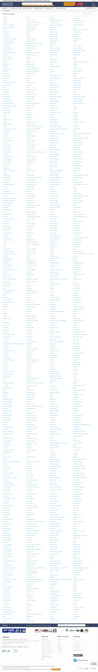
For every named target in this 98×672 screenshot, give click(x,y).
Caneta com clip (77, 154)
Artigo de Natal (53, 52)
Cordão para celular (31, 239)
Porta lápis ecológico (31, 494)
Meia (28, 410)
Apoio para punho (8, 50)
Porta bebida (53, 470)
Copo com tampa (7, 226)
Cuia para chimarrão (31, 249)
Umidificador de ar (78, 609)
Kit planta (76, 360)
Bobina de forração (54, 85)
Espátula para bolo (54, 272)
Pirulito (5, 459)
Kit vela (75, 366)
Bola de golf (6, 89)
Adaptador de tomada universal (81, 29)
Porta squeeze (7, 507)
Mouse (5, 424)
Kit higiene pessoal (54, 350)
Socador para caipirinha (55, 561)
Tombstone (76, 600)
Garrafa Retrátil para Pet (9, 302)
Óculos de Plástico (31, 29)
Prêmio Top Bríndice (77, 645)
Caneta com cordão (8, 156)
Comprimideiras (53, 216)
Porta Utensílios (53, 510)
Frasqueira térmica (8, 293)
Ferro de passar (7, 286)
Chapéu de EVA (53, 193)
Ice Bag (28, 311)
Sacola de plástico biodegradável (34, 549)
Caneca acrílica (30, 142)
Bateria (28, 75)
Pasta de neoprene (8, 440)
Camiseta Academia (54, 138)
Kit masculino (77, 355)
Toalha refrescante (31, 600)
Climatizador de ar (8, 209)
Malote (5, 394)
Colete (5, 212)
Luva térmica (53, 387)
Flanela (51, 288)
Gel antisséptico (77, 302)
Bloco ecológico (77, 82)
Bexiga (28, 78)
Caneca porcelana (8, 152)
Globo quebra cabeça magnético (34, 304)
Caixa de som (77, 126)
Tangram (29, 586)
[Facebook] (79, 668)
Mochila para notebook (32, 417)
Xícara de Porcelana (54, 621)
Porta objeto (6, 500)
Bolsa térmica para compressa (10, 105)
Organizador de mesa (55, 433)
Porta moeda (53, 498)
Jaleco (75, 313)
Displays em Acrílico (8, 258)
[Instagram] (89, 667)
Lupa (28, 387)
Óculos (5, 29)
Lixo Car (75, 383)
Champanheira (53, 191)
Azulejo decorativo (8, 57)
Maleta (75, 392)
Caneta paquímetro (78, 161)
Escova (51, 267)
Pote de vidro (7, 514)
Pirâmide (76, 457)
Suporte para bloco (54, 570)
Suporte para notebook (32, 572)
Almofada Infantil (54, 38)
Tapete (75, 586)
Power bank (76, 514)
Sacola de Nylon (30, 547)
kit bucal (75, 327)
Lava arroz (6, 378)
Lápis (28, 373)
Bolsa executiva (30, 98)
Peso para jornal (77, 450)
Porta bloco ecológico (8, 473)
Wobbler (75, 618)
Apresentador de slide (55, 50)
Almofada (76, 36)
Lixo (51, 383)
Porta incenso (7, 491)
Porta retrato (77, 503)
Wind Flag (52, 618)
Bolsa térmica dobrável (79, 103)
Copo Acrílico (53, 221)
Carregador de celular (55, 182)
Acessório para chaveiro (9, 25)
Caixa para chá (77, 128)
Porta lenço (29, 496)
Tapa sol (52, 586)
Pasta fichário (77, 440)
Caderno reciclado (54, 124)
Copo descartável (7, 228)
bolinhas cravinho (54, 92)
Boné (75, 105)
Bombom (52, 105)
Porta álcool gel (53, 468)
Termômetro (30, 591)
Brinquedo (29, 115)
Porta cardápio (30, 475)
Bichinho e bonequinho (79, 78)
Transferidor (6, 604)
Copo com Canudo (31, 223)
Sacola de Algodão (8, 544)
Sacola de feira (53, 544)
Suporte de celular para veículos (11, 567)
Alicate (28, 36)
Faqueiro (29, 283)
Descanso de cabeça (78, 251)
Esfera (5, 272)
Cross (5, 246)
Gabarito (52, 295)
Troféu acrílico (53, 607)
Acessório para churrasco (32, 25)
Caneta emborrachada (32, 159)
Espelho (75, 272)
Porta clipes (76, 480)
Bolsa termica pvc (31, 105)
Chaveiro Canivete (54, 195)
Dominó (75, 258)
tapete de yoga (7, 588)
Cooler (75, 219)
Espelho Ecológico (54, 274)
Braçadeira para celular (55, 112)
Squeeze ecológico (8, 565)
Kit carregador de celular (9, 334)
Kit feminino (53, 346)
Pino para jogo (7, 457)
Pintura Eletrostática (31, 457)
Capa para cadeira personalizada (81, 175)
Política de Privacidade (78, 650)
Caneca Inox (53, 147)
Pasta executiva (53, 440)
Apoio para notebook (55, 48)
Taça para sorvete (31, 577)
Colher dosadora (7, 214)
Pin (27, 454)
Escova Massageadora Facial (56, 269)
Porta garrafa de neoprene (56, 489)
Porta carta (52, 475)
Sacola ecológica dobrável (33, 554)
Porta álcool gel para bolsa (80, 468)
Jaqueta (5, 316)
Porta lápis (76, 491)
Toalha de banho (54, 593)
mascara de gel (53, 403)
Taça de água (77, 572)
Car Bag (75, 179)
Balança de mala (7, 59)
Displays (75, 256)
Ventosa (52, 614)
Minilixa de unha (30, 413)
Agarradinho (6, 34)
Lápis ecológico (7, 376)
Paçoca (5, 436)
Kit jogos (29, 353)
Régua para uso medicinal (79, 530)
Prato (28, 517)
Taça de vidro (77, 574)
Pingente (76, 454)
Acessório (6, 22)
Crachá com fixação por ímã (33, 244)
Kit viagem (6, 369)
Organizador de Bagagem (79, 431)
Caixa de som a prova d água (10, 128)
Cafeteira (76, 124)
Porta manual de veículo (9, 498)
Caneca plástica (77, 149)
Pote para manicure (54, 514)
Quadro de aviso (7, 528)
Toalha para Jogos (54, 598)
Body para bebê (77, 85)
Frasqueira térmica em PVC (33, 293)
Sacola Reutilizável (54, 554)
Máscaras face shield (78, 406)
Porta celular (6, 480)
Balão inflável (53, 59)
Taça (51, 572)
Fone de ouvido (77, 288)
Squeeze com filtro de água (56, 563)
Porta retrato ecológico (32, 505)
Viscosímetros (30, 616)
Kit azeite (29, 325)
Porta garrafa (30, 489)
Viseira (51, 616)
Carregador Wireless (54, 184)
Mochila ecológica (78, 415)
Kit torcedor (53, 366)
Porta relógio (53, 503)
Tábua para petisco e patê (33, 581)
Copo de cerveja (54, 226)
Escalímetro (29, 267)
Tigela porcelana (7, 593)
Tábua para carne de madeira (10, 579)
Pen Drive (29, 447)
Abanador (52, 18)
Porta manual (77, 496)
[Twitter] (81, 668)
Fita (4, 288)
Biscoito (5, 80)
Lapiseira (29, 376)
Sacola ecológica (7, 554)
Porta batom (30, 470)
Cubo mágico (77, 246)
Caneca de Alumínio (78, 142)
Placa (28, 459)
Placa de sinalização (78, 461)
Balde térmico (7, 64)
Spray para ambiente (78, 561)
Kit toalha (29, 366)
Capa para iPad (7, 179)
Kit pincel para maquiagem (33, 360)
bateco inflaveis (7, 75)
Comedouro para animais (79, 214)
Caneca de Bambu (8, 145)
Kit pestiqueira (77, 357)
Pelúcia (75, 445)
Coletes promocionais (32, 212)
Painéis (28, 436)
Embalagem (6, 262)
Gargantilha (6, 297)
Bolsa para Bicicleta (54, 101)
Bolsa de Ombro (77, 94)
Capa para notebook (54, 179)
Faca (51, 281)
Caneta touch (7, 165)
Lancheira (29, 371)
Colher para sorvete (31, 214)
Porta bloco (76, 470)
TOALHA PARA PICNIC (79, 598)
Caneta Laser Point (78, 159)
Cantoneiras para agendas (9, 170)
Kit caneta (29, 332)
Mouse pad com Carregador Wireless (82, 424)
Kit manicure (30, 355)
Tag (4, 584)
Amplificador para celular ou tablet (34, 43)
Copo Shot (6, 235)
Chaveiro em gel (30, 200)
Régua (75, 528)
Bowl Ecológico (7, 112)
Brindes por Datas (50, 8)
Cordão (28, 237)
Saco (75, 540)
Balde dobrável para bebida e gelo (81, 62)
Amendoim (76, 41)
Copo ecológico (53, 228)
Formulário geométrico (32, 290)
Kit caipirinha (76, 330)
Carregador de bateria (32, 182)
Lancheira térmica (54, 371)
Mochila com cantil (8, 415)
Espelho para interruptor (79, 274)
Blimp (28, 80)
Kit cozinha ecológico (31, 341)
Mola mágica (53, 420)
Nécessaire (25, 5)
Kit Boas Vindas (30, 327)
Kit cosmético (53, 339)
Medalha (75, 408)
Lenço (75, 378)
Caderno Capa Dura (54, 122)
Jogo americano (7, 318)
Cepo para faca (30, 189)
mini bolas (76, 410)
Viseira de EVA (77, 616)
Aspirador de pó (77, 52)
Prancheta (6, 517)
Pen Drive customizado (9, 450)
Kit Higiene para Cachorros (10, 350)
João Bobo (52, 316)
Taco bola (76, 581)
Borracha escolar (54, 108)
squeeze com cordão (31, 563)
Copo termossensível (55, 235)
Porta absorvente (7, 468)
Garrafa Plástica (77, 299)
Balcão (75, 59)
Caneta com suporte (31, 156)
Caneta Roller (77, 163)
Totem (5, 602)
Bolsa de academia (31, 94)
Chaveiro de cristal (31, 198)
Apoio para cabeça (8, 48)
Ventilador (76, 611)
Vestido (75, 614)
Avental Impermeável (31, 55)
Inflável (5, 313)
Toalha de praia (77, 595)
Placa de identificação (55, 461)
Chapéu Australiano (8, 193)
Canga (28, 165)
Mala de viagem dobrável (79, 390)
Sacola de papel (53, 547)
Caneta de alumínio (54, 156)
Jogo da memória (31, 318)
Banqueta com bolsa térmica (33, 71)
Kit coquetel (29, 339)
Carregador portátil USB (9, 184)
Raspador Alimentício (55, 533)
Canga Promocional (78, 165)
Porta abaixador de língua (79, 466)
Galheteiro (76, 295)
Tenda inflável (7, 591)
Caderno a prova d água (32, 122)
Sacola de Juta (77, 544)
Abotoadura (76, 18)
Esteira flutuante (54, 276)
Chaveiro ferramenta (78, 200)
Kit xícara (76, 369)
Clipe (28, 209)
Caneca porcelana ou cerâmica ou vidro (36, 152)
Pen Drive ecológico (31, 450)
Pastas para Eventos (78, 443)
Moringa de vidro (77, 422)
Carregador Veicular (31, 184)
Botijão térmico (7, 110)
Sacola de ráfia (77, 549)
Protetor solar (77, 524)
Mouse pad (52, 424)
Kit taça (52, 364)
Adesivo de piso (53, 31)
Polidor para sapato (78, 463)
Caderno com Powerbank (79, 122)
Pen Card (6, 447)
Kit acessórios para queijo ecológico (58, 320)
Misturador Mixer (54, 413)
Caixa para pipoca (8, 131)
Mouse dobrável (30, 424)
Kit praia (5, 362)
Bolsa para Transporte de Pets (34, 103)
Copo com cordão (54, 223)
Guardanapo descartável (79, 306)
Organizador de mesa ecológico (81, 433)
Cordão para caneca (8, 239)
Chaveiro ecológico (78, 198)
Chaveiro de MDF (54, 198)
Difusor (52, 253)
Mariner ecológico (8, 401)
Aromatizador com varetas (80, 50)
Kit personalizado (54, 357)
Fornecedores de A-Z (91, 8)
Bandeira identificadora (55, 66)
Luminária (52, 385)
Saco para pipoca (31, 556)
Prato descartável (77, 517)
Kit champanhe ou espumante (80, 334)
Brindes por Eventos (28, 8)
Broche (52, 115)
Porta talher (76, 507)
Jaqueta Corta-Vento (31, 316)
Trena (75, 604)
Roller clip (29, 537)
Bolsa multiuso (30, 101)
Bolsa (75, 92)
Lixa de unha (76, 380)
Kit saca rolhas (77, 362)
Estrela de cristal (7, 281)
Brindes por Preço (45, 654)
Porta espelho (7, 489)
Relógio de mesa (7, 535)
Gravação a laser (30, 306)
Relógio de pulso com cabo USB (81, 535)
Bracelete (76, 112)
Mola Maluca (76, 420)
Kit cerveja (29, 334)
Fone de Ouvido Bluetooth (9, 290)
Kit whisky (52, 369)
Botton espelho (53, 110)
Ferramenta (76, 283)
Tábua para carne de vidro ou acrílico (35, 579)
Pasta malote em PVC (32, 443)
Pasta (75, 438)
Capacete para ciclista (55, 172)
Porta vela (76, 510)
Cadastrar (88, 625)
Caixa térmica (53, 131)
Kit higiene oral (77, 348)
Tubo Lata (29, 609)
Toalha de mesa (30, 595)
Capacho (76, 172)
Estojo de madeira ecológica (10, 279)
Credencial (52, 244)
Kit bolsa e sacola (54, 327)
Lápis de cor (76, 373)
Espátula (29, 272)
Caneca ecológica (31, 147)
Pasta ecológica (30, 440)
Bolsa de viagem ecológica (80, 96)
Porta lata (52, 494)
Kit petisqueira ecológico (9, 360)
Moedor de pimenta (31, 420)
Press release (7, 521)
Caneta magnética (8, 161)
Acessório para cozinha (79, 25)
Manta (51, 394)
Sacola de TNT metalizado (56, 551)
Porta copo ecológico (32, 484)
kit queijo (52, 362)
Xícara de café (30, 621)
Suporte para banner (31, 570)
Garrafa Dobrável (7, 299)
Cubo (28, 246)
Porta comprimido (8, 482)
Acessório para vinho (55, 27)
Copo (29, 5)
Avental (5, 55)
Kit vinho (29, 369)
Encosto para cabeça (8, 265)
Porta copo (52, 482)
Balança (75, 57)
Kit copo (5, 339)
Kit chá (51, 334)
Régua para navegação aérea (56, 530)
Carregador (6, 182)
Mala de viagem (53, 390)
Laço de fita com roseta (9, 371)
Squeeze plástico (54, 565)
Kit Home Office (77, 350)
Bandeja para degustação (32, 68)
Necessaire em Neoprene (56, 429)
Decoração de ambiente (9, 251)
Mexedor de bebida (54, 410)
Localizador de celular (32, 385)
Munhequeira (76, 427)
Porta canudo (7, 475)
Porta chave (53, 480)
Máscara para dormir (8, 406)
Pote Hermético (30, 514)
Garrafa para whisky (54, 299)
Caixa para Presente (31, 131)
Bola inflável (76, 89)
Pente (51, 450)
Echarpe (52, 260)
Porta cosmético (54, 484)
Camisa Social (7, 138)
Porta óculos (30, 466)
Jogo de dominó (77, 318)
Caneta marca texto (31, 161)
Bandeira (6, 66)
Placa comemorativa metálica (33, 461)
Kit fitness (6, 348)
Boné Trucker (30, 108)
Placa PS (6, 463)
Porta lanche (53, 491)
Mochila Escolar (7, 417)
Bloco (51, 80)
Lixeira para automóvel (9, 383)
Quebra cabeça (30, 528)
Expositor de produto (31, 281)
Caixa (5, 126)
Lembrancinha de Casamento (56, 378)
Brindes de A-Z (6, 8)
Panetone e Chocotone (9, 438)
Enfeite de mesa (54, 265)
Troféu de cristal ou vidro (79, 607)
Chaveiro (6, 195)
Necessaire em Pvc (78, 429)
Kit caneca (6, 332)
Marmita (29, 401)
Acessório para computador (56, 25)
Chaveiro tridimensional (55, 205)
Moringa (52, 422)
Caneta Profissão (54, 163)
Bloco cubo (52, 82)
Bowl (75, 110)
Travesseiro (29, 604)
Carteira (52, 186)
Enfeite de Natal (77, 265)
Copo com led (77, 223)
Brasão (5, 115)
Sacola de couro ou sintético (33, 544)
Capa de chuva (7, 175)
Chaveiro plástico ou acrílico (33, 205)
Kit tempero (6, 366)
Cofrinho (52, 209)
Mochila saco (53, 417)
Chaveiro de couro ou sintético (10, 198)
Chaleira (29, 191)
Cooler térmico (7, 221)
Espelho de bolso (31, 274)
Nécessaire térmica (31, 429)
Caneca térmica (53, 152)
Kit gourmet (53, 348)
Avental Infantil (53, 55)
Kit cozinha (6, 341)
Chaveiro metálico (78, 202)
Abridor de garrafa (31, 20)
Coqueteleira (6, 237)
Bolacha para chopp (54, 87)
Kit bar (75, 325)
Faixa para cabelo (7, 283)
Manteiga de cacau (78, 394)
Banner (52, 68)
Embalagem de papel (31, 262)
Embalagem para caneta (79, 262)
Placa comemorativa (55, 459)
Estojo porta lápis (78, 279)
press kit (75, 519)
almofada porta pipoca (9, 41)
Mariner (75, 399)
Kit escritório (76, 343)
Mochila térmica (77, 417)
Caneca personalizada (55, 149)
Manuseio (6, 397)
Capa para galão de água (55, 177)
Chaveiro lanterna (54, 202)
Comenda (6, 216)
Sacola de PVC (53, 549)
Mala (5, 390)
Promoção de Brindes (46, 656)
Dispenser (6, 256)
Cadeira (28, 119)
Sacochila (6, 542)
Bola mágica (6, 92)
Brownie (75, 115)
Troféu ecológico (7, 609)
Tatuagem (52, 588)
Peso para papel (7, 452)
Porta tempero (7, 510)
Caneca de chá (53, 145)
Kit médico (6, 355)
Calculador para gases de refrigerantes (82, 133)
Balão (28, 59)
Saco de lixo (29, 542)
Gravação (6, 306)
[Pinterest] (92, 667)
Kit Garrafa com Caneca (32, 348)
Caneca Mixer (7, 149)
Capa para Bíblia (30, 175)
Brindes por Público (39, 8)
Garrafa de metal (77, 297)
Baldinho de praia (31, 64)
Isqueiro (52, 313)
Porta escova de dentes (55, 487)
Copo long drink (53, 230)
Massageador (53, 408)
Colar (75, 209)
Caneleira (6, 154)
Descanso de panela (31, 253)
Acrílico (75, 27)
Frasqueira (76, 290)
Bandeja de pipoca (8, 68)
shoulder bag (76, 558)
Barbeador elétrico (78, 71)
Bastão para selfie (31, 73)
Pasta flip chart (7, 443)
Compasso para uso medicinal (33, 216)
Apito (51, 45)
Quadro (75, 526)
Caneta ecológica (7, 159)
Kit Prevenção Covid (31, 362)
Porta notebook (77, 498)
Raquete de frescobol (32, 533)
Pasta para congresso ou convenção (58, 443)
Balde (5, 62)
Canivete (29, 168)
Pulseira (5, 526)
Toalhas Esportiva (54, 600)
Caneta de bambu (78, 156)
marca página (30, 399)
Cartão (5, 186)
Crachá (5, 244)
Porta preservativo (78, 500)
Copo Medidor (77, 230)
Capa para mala (30, 179)
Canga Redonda (7, 168)
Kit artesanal (6, 325)
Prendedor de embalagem (56, 519)
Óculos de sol (53, 29)
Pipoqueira (52, 457)
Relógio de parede (31, 535)
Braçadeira (29, 112)
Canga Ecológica (54, 165)
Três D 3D (52, 602)
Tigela (75, 591)
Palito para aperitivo (78, 436)
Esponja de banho (8, 276)
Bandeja (75, 66)
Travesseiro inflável (54, 604)
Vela (28, 611)
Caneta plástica (30, 163)
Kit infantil (6, 353)
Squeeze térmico (77, 565)
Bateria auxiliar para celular (56, 75)
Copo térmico (30, 235)
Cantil (51, 168)
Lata (75, 376)
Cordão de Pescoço (54, 237)
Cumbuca (52, 249)
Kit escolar (52, 343)
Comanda (52, 214)
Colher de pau (77, 212)
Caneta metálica (54, 161)
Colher (51, 212)
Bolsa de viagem (30, 96)
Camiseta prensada (78, 140)
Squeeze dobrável (78, 563)
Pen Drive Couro (77, 447)
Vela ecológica (53, 611)
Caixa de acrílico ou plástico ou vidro (35, 126)
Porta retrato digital (8, 505)
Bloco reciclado (7, 85)
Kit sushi (29, 364)
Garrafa (28, 297)
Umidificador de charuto (9, 611)
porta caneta (53, 473)
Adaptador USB (7, 31)
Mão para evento (31, 397)
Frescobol (76, 293)
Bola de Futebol (77, 87)
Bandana (76, 64)
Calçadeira (6, 133)
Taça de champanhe (8, 574)
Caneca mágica (77, 147)
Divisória (29, 258)
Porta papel (29, 500)
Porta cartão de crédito (55, 477)
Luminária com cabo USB (79, 385)
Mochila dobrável (54, 415)
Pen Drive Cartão (54, 447)
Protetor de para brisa (78, 521)
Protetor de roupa (8, 524)
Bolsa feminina (53, 98)
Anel (75, 43)
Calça (75, 131)
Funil (28, 295)
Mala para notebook (54, 392)
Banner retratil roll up (78, 68)
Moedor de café (7, 420)
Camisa (52, 135)
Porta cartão (30, 477)
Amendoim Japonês (8, 43)
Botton (28, 110)
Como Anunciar (76, 643)
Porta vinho (6, 512)
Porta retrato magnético (55, 505)
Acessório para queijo (32, 27)
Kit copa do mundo (78, 336)
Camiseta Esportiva (31, 140)
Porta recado (30, 503)
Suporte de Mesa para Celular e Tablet (58, 567)
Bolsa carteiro (7, 94)
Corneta (5, 242)
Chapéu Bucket (30, 193)
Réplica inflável (7, 533)
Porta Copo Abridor (78, 482)
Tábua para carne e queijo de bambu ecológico (60, 579)
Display (28, 256)
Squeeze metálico (31, 565)
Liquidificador (53, 380)
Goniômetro (53, 304)
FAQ (95, 0)
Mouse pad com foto (8, 427)
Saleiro (75, 556)
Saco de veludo (53, 542)
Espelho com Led (7, 274)
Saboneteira (76, 537)
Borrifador (76, 108)
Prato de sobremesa (8, 519)
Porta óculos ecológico (55, 466)
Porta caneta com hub (79, 473)
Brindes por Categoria (16, 8)
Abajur (28, 18)
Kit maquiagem (53, 355)
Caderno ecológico (8, 124)
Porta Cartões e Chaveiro (79, 475)
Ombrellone (29, 431)
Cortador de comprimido (32, 242)
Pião (5, 454)
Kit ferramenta (77, 346)
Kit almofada (6, 323)
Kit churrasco (47, 5)
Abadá (5, 18)
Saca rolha (29, 540)
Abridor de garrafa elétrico (56, 20)
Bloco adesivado (77, 80)
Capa (28, 172)
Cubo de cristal (53, 246)
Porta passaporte (54, 500)
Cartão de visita (30, 186)
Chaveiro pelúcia (7, 205)
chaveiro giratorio (31, 202)
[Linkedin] (84, 667)
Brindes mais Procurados (47, 652)
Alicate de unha (53, 36)
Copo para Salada (8, 232)
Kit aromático (77, 323)
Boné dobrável (7, 108)
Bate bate (76, 73)
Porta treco (29, 510)
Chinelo (75, 205)
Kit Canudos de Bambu (79, 332)
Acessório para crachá (9, 27)
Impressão (76, 311)
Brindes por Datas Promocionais (48, 650)
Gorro (75, 304)
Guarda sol (6, 309)
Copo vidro (76, 235)
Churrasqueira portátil (55, 207)
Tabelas (52, 577)
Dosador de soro (7, 260)
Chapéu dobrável (77, 193)
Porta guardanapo (78, 489)
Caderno (5, 122)
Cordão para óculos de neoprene (81, 237)
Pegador (29, 445)
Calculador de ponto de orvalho (57, 133)
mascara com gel (31, 403)
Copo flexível (76, 228)
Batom (75, 75)
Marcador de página (8, 399)
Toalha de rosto (7, 598)
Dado (75, 249)
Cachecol (76, 117)
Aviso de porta (77, 55)
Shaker (51, 558)
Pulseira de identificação (32, 526)
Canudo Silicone (77, 170)
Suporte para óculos (8, 570)
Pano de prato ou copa (32, 438)
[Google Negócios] (94, 667)
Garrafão (29, 299)
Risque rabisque (7, 537)
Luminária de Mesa (8, 387)
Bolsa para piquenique (9, 103)
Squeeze (42, 5)
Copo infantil (6, 230)
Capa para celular (7, 177)
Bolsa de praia (7, 96)
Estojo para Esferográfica (32, 279)
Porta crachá (76, 484)
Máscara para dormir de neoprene (34, 406)
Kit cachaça (6, 330)
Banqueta (6, 71)
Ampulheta (52, 43)
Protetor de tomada (31, 524)
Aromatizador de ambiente (10, 52)
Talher (75, 584)
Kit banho (52, 325)
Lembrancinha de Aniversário (33, 378)
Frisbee (5, 295)
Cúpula (5, 172)
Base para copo (7, 73)
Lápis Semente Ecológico (56, 376)
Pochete (29, 463)
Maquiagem (76, 397)
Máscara (52, 401)
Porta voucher (30, 512)
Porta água (29, 468)
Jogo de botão (53, 318)
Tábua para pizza (54, 581)
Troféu (28, 607)
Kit (4, 320)
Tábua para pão (7, 581)
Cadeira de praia (54, 119)
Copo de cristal (77, 226)
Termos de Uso (76, 648)
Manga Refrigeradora (31, 394)
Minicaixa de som (7, 413)
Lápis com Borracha (54, 373)
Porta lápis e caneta (8, 494)
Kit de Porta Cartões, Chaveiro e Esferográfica (14, 343)
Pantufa (52, 438)
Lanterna (76, 371)
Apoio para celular (31, 48)
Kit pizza (52, 360)
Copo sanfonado (77, 232)
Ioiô (28, 313)
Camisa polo (76, 135)
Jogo (75, 316)
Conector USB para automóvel (80, 216)
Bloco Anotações (31, 82)
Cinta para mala (77, 207)
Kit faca (28, 346)
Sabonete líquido (7, 540)
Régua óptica (6, 530)
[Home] (2, 10)
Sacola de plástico (8, 549)
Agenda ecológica (54, 34)
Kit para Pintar (30, 357)
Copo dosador (30, 228)
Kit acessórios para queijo (33, 320)
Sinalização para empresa (9, 561)
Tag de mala (30, 584)
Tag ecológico (53, 584)
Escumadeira (76, 269)
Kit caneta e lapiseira (55, 332)
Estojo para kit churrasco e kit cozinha (58, 279)
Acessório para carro (55, 22)
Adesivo (28, 31)
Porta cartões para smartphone (11, 477)
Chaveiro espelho (54, 200)
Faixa (75, 281)
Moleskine (6, 422)
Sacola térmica (77, 554)
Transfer (75, 602)
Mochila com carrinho (32, 415)
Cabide (5, 117)
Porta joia (29, 491)
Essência (29, 276)
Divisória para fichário (55, 258)
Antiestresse (6, 45)
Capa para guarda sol (78, 177)
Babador (29, 57)
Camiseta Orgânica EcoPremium (81, 138)
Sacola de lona (7, 547)
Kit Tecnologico (77, 364)
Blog (43, 658)
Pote (75, 512)
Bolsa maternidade (78, 98)
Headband (29, 309)
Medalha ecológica (8, 410)
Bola (28, 87)
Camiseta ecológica (8, 140)
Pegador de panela (54, 445)
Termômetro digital (54, 591)
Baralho (52, 71)
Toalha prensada (7, 600)
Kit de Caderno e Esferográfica (57, 341)
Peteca (28, 452)
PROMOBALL (53, 521)
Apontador (29, 50)
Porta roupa (76, 505)
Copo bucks (6, 223)
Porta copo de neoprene (9, 484)
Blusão (28, 85)
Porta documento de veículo (33, 487)
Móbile (75, 387)
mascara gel (76, 403)
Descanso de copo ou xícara (10, 253)
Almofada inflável (77, 38)
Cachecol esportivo (8, 119)
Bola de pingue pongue (32, 89)
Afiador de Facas (77, 31)
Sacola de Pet (77, 547)
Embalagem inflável (54, 262)
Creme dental (77, 244)
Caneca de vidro (7, 147)
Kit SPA (5, 364)
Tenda (75, 588)
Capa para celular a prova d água (34, 177)
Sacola (75, 542)
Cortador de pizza (54, 242)
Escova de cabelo (77, 267)
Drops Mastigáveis (31, 260)
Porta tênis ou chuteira (32, 507)
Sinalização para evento (32, 561)
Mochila (32, 5)
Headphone (52, 309)
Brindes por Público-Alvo (47, 648)
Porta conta (29, 482)
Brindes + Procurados (61, 8)
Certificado (52, 189)
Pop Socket (6, 466)
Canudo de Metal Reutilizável (56, 170)
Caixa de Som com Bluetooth (33, 128)
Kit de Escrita (76, 341)
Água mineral (76, 34)
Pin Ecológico (53, 454)
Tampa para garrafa (8, 586)
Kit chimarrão (7, 336)
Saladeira (52, 556)
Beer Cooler (6, 78)
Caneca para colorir (31, 149)
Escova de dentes (31, 269)
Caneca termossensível (79, 152)
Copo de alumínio (31, 226)
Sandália (5, 558)
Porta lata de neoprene (79, 494)
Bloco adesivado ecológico (10, 82)
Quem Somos (76, 641)
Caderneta (76, 119)
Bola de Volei (53, 89)
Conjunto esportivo (31, 219)
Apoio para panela (78, 48)
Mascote (6, 408)
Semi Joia (29, 558)
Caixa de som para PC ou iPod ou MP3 (59, 128)
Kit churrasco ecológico (55, 336)
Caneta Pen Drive (7, 163)
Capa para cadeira (54, 175)
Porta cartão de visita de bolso (80, 477)
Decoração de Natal (31, 251)
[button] (94, 4)
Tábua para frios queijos (79, 579)
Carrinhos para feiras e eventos (81, 184)
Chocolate (6, 207)
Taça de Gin (29, 574)
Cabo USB (52, 117)
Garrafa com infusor (54, 297)
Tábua (75, 577)
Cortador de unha (77, 242)
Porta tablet (53, 507)
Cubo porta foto (7, 249)
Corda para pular (77, 239)
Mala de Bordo (30, 390)
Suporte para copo (8, 572)
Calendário (6, 135)
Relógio (75, 533)
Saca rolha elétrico (54, 540)
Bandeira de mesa (31, 66)
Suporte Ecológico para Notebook (81, 567)
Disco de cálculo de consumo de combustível (84, 253)
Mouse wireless (53, 427)
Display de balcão (54, 256)
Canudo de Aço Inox (31, 170)
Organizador (53, 431)
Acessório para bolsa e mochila (34, 22)
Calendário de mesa (31, 135)
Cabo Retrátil (30, 117)
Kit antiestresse (53, 323)
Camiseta (29, 138)
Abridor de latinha (78, 20)
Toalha (28, 593)
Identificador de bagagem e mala (57, 311)
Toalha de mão (7, 595)
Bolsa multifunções (8, 101)
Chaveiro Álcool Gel (31, 195)
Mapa (51, 397)
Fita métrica (29, 288)
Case (75, 186)
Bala (51, 57)
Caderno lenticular (31, 124)
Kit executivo (6, 346)
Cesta (75, 189)
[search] (53, 3)
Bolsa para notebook (78, 101)
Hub (4, 311)
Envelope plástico (7, 267)
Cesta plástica (7, 191)
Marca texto (53, 399)
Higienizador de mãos (78, 309)
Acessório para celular (78, 22)
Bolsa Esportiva (7, 98)
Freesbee (52, 293)
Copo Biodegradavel (78, 221)
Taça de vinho (7, 577)
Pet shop (76, 452)
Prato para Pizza (30, 519)
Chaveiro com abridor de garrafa (81, 195)
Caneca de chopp (77, 145)
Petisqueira (52, 452)
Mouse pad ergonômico (32, 427)
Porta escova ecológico (79, 487)
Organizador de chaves (32, 433)
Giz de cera (6, 304)
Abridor (5, 20)
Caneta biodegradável (55, 154)
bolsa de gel (53, 94)
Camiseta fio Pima (54, 140)
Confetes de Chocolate (9, 219)
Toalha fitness (30, 598)
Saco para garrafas (8, 556)
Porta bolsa (29, 473)
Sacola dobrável (77, 551)
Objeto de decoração (8, 431)
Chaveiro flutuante (8, 202)
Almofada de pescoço (32, 38)
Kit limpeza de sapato (78, 353)
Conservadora (53, 219)
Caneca (52, 5)
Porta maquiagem (31, 498)
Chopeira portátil (30, 207)
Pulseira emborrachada (55, 526)
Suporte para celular (78, 570)
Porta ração (6, 503)
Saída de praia (53, 537)
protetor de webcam (54, 524)
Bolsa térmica (37, 5)
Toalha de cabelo (77, 593)
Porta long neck (53, 496)
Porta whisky (53, 512)
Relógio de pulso (54, 535)
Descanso (52, 251)
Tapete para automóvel (32, 588)
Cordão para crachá (54, 239)
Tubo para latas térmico (55, 609)
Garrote (52, 302)
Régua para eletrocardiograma (34, 530)
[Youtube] (86, 667)
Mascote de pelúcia (31, 408)
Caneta (28, 154)
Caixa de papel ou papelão (56, 126)
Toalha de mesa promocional (56, 595)
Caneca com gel (53, 142)
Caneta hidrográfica (54, 159)
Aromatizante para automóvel (33, 52)
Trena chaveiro (7, 607)
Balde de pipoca (53, 62)
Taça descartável (54, 574)
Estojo (75, 276)
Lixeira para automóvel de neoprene (35, 383)
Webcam (29, 618)
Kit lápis (52, 353)
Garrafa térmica (30, 302)
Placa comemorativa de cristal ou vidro (12, 461)
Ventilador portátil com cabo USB (34, 614)
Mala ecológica (30, 392)
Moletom (29, 422)
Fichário (29, 286)
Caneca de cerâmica (31, 145)
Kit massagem (7, 357)
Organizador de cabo (8, 433)
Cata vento (6, 189)
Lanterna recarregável (8, 373)
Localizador (6, 385)
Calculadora (29, 133)
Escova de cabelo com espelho (10, 269)
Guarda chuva (53, 306)
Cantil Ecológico (77, 168)
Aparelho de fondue (31, 45)
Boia (5, 87)
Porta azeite (6, 470)
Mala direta (6, 392)
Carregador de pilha (78, 182)
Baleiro (51, 64)
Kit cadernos (30, 330)
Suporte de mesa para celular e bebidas (36, 567)
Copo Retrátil (53, 232)
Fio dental (52, 286)
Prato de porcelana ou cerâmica (57, 517)
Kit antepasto (30, 323)
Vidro (5, 616)
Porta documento (8, 487)
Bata (51, 73)
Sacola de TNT (30, 551)
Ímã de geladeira (30, 41)
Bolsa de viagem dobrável (56, 96)
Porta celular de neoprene (33, 480)
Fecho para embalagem (55, 283)
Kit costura (76, 339)
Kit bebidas (6, 327)
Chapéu (75, 191)
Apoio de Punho (77, 45)
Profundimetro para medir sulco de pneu (36, 521)
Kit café (52, 330)
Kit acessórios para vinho (79, 320)
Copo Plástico (30, 232)
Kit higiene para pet (31, 350)
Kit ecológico (30, 343)
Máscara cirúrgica (7, 403)
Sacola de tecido (7, 551)
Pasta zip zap (7, 445)
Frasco (51, 290)
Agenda (28, 34)
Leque (5, 380)
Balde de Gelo (30, 62)
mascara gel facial (78, 401)
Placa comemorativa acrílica (80, 459)
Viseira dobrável (7, 618)
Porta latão (6, 496)
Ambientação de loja (55, 41)
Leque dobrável (30, 380)
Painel (51, 436)
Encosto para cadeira (31, 265)
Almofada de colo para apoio (10, 38)
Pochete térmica (54, 463)
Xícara (5, 621)
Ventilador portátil (8, 614)
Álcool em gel (7, 36)
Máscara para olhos (54, 406)
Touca (28, 602)
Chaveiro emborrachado (9, 200)
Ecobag (75, 260)
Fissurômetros (77, 286)
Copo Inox (29, 230)
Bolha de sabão (30, 92)
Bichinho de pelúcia (54, 78)
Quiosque (52, 528)
